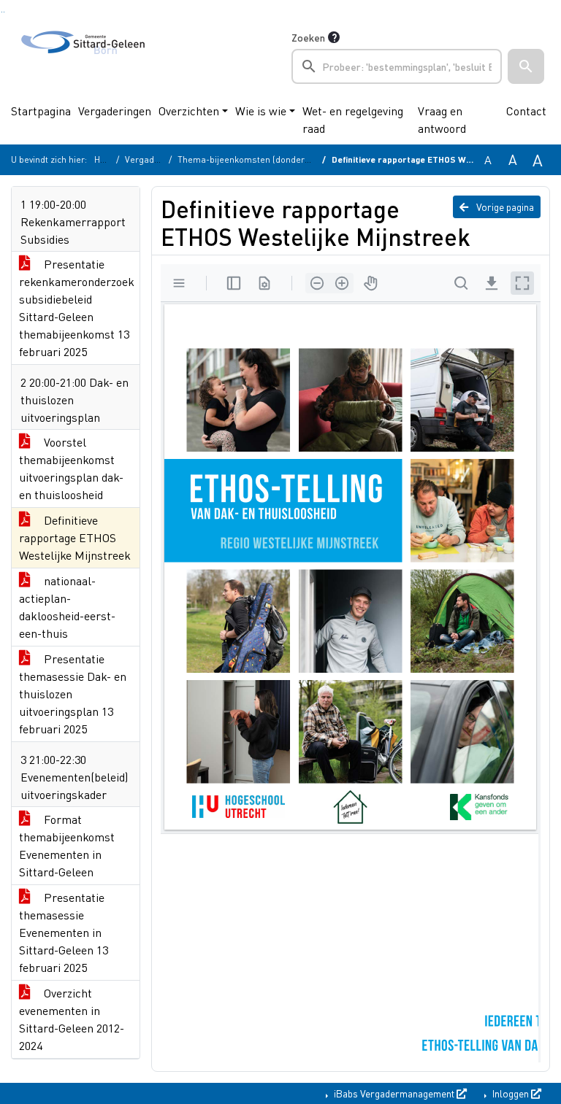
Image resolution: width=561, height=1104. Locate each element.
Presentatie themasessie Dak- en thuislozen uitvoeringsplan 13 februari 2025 (72, 693)
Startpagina (41, 110)
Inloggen (510, 1093)
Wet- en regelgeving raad (352, 119)
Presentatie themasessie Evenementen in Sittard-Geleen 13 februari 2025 (63, 932)
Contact (526, 110)
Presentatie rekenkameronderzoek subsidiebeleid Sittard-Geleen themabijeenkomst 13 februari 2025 (76, 307)
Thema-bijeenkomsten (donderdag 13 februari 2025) (283, 159)
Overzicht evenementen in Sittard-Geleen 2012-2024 (71, 1019)
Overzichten (189, 110)
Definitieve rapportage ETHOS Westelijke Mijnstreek (75, 537)
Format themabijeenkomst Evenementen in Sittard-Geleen (67, 845)
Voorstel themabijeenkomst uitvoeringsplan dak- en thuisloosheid (71, 468)
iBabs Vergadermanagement (394, 1093)
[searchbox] (396, 66)
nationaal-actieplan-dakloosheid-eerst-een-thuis (67, 607)
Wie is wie (260, 110)
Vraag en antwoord (442, 119)
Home (106, 159)
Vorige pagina (504, 206)
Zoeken (308, 37)
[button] (526, 66)
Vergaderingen (114, 110)
